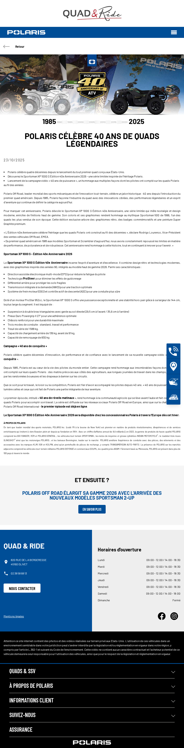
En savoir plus (92, 509)
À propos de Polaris (31, 685)
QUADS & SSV (22, 670)
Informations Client (31, 700)
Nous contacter (22, 588)
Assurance (20, 729)
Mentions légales (14, 616)
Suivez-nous (22, 714)
